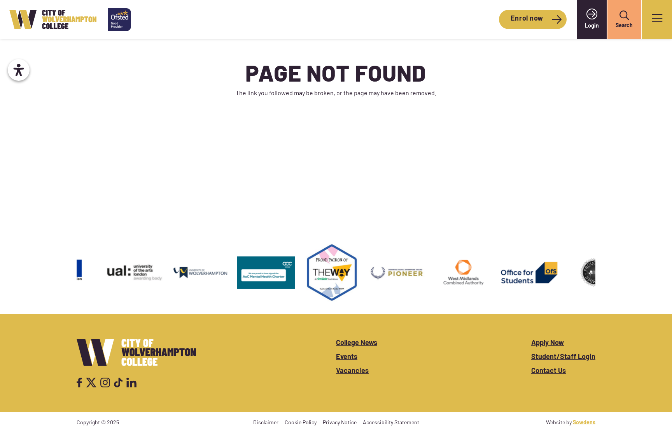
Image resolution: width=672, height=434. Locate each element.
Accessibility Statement (391, 423)
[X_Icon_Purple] (91, 382)
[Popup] (657, 19)
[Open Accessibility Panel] (19, 70)
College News (356, 343)
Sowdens (584, 423)
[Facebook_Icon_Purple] (79, 382)
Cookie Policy (301, 423)
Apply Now (547, 343)
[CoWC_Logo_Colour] (52, 20)
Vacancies (352, 371)
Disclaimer (265, 423)
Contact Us (548, 371)
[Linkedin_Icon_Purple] (131, 382)
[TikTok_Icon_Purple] (118, 382)
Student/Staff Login (563, 357)
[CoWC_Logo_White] (136, 352)
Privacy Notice (340, 423)
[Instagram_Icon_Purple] (105, 382)
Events (346, 357)
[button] (624, 15)
